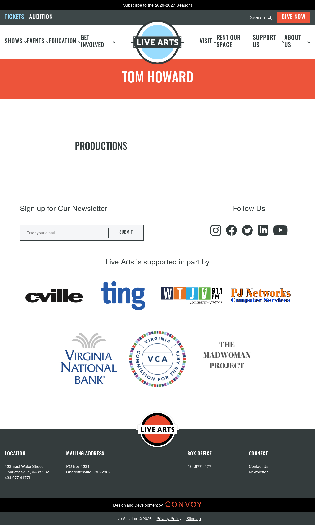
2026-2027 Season (173, 5)
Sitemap (193, 518)
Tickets (14, 17)
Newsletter (258, 472)
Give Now (294, 17)
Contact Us (258, 466)
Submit (126, 232)
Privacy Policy (169, 518)
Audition (41, 17)
